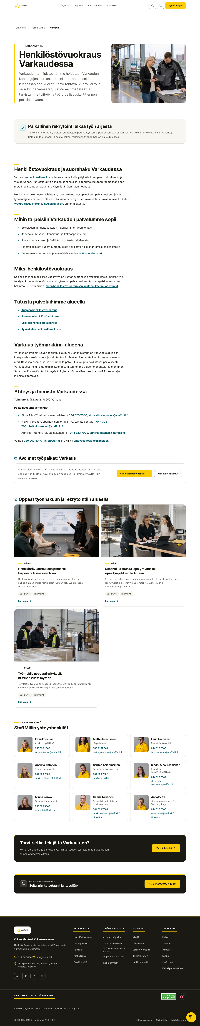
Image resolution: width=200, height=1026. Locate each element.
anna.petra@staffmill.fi (162, 813)
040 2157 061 (100, 748)
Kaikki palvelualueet (173, 968)
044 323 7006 (158, 748)
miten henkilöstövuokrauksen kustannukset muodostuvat (82, 286)
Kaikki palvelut (80, 943)
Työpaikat (78, 5)
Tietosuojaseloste (143, 1020)
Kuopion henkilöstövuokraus (39, 310)
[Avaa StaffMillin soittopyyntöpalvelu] (191, 1017)
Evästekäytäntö (178, 1020)
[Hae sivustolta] (152, 5)
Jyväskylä (167, 962)
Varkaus (166, 949)
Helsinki (166, 937)
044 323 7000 (78, 415)
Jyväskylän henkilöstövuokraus (41, 329)
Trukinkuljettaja (140, 956)
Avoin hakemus (95, 5)
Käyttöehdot (162, 1020)
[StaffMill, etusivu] (21, 5)
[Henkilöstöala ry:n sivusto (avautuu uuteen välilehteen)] (182, 996)
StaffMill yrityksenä (23, 1008)
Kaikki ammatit (110, 962)
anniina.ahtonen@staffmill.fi (107, 432)
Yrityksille (64, 5)
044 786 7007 (100, 774)
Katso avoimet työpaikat (132, 473)
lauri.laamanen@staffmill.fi (164, 752)
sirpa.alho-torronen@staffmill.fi (108, 415)
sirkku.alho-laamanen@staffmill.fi (162, 783)
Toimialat (77, 949)
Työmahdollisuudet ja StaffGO (114, 950)
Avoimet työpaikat (112, 937)
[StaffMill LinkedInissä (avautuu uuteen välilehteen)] (17, 976)
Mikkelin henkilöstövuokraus (39, 322)
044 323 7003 (158, 809)
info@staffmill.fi (54, 440)
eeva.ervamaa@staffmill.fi (48, 752)
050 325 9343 (42, 806)
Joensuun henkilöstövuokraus (40, 316)
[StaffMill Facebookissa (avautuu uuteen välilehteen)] (25, 976)
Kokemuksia (60, 1008)
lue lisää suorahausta (87, 253)
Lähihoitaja (138, 943)
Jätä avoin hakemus (168, 473)
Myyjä (136, 937)
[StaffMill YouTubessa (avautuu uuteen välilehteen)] (42, 976)
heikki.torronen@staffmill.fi (46, 426)
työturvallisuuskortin (27, 203)
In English (74, 1008)
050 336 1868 (42, 748)
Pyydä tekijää (175, 5)
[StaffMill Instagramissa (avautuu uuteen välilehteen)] (33, 976)
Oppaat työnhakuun (113, 956)
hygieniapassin (53, 203)
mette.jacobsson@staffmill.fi (107, 752)
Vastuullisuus (79, 956)
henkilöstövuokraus (41, 177)
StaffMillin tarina (44, 1008)
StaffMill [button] (111, 5)
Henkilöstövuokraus (83, 937)
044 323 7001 (100, 809)
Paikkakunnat (38, 27)
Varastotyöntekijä (141, 949)
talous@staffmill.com (45, 810)
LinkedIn (97, 817)
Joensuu (166, 943)
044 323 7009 (79, 432)
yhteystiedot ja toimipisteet (91, 440)
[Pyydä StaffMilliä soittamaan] (160, 5)
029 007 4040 (33, 440)
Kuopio (165, 956)
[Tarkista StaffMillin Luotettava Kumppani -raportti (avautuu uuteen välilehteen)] (168, 996)
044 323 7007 (158, 777)
